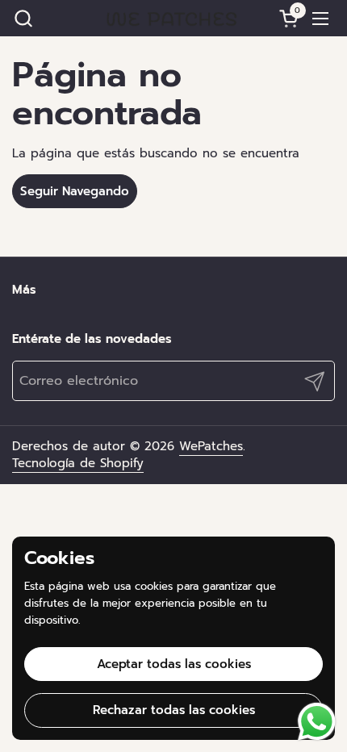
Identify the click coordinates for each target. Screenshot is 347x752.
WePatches (211, 446)
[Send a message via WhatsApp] (317, 722)
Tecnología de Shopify (78, 463)
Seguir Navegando (74, 191)
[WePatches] (171, 18)
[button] (23, 18)
